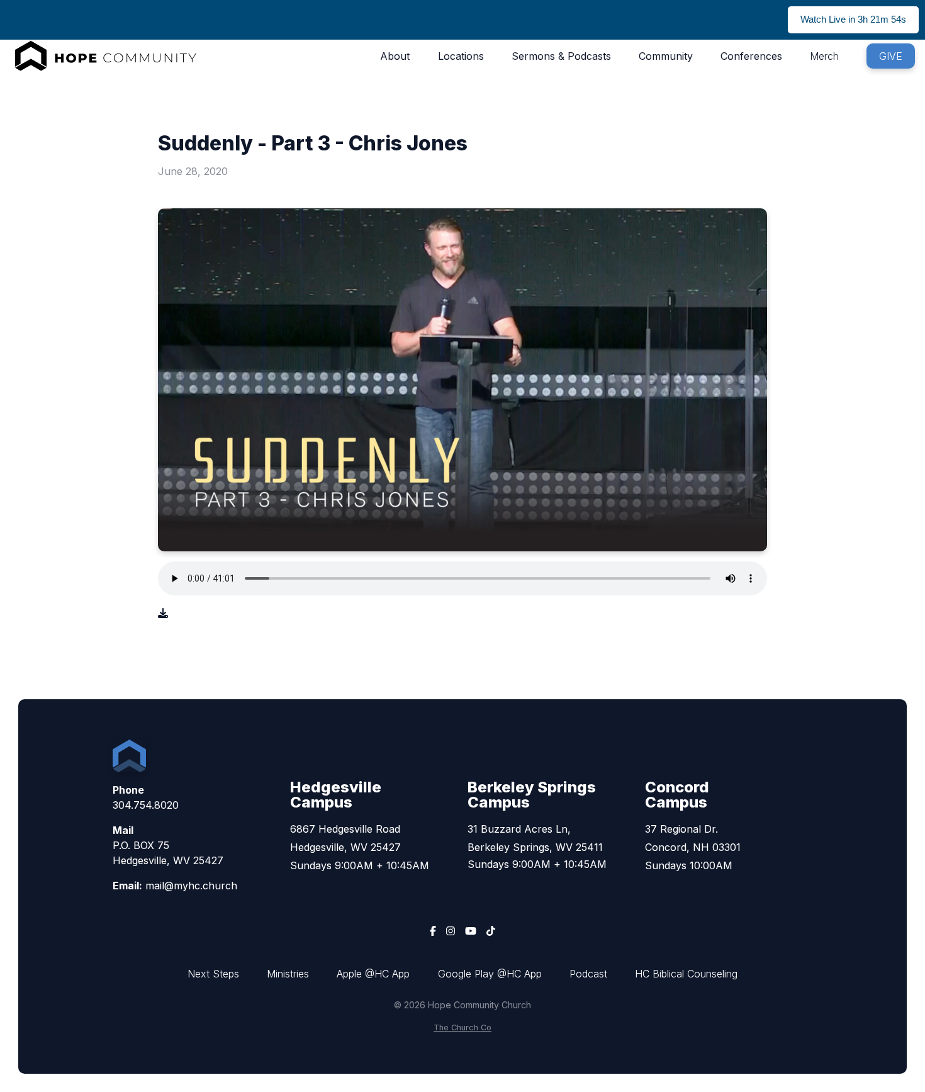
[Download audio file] (163, 613)
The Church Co (462, 1027)
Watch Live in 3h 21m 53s (853, 19)
